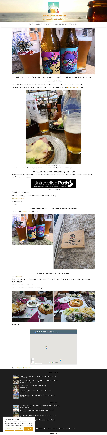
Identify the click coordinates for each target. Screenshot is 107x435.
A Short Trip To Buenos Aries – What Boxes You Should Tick (37, 410)
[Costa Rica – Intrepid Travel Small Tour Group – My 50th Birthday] (16, 377)
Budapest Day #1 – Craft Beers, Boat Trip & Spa (33, 385)
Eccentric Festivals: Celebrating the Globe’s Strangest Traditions (38, 415)
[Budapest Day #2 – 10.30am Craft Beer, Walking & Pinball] (16, 391)
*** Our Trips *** (38, 24)
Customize (9, 429)
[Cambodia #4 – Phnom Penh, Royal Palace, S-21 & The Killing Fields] (16, 382)
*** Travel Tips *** (73, 24)
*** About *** (48, 24)
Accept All (28, 429)
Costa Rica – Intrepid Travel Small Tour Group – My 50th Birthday (38, 376)
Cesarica (19, 276)
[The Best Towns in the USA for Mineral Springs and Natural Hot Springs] (16, 406)
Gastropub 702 (27, 211)
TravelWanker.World (53, 15)
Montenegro (19, 367)
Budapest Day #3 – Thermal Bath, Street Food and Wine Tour (37, 395)
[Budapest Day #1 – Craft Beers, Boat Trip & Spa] (16, 386)
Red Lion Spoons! (72, 87)
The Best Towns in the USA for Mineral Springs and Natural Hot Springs (40, 405)
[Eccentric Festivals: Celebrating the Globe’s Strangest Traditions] (16, 416)
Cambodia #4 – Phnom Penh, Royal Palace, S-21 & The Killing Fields (39, 381)
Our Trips (30, 367)
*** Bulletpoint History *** (60, 24)
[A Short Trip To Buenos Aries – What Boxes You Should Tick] (16, 411)
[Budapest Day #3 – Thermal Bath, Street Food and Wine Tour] (16, 396)
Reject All (19, 429)
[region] (19, 424)
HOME (30, 24)
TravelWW (59, 81)
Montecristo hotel (18, 198)
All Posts (25, 367)
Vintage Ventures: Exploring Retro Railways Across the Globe (37, 420)
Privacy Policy (53, 433)
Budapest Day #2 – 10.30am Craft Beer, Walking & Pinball (36, 390)
